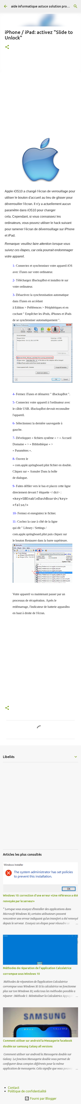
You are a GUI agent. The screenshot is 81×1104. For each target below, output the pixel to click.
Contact (13, 1087)
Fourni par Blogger (42, 1098)
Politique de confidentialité (27, 1091)
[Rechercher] (75, 6)
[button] (7, 47)
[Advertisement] (40, 97)
